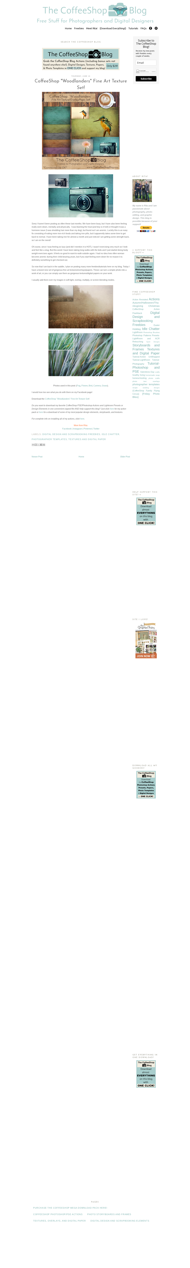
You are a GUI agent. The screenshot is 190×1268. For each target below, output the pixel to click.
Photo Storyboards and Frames (109, 1214)
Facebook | (67, 429)
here (112, 409)
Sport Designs (153, 342)
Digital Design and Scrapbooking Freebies (71, 434)
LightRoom (137, 332)
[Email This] (33, 444)
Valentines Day (147, 372)
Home (68, 28)
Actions (154, 299)
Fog (78, 386)
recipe (135, 388)
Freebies (79, 28)
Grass (104, 386)
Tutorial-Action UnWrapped (146, 357)
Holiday (136, 329)
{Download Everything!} (113, 28)
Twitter (96, 429)
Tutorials (133, 28)
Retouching (137, 342)
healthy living (138, 375)
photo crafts (154, 378)
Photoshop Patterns (141, 335)
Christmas (154, 306)
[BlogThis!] (36, 444)
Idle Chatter (110, 434)
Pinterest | (88, 429)
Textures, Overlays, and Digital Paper (59, 1221)
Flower (84, 386)
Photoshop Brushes (151, 332)
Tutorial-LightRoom (141, 360)
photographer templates (49, 439)
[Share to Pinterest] (44, 444)
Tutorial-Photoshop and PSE (146, 367)
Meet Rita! (91, 28)
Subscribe (146, 78)
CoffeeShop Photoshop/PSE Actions (58, 1214)
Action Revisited (140, 299)
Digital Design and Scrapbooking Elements (119, 1221)
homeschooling (139, 378)
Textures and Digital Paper (87, 439)
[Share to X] (38, 444)
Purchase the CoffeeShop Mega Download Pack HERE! (70, 1208)
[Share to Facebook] (41, 444)
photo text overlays (146, 381)
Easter (157, 325)
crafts (157, 372)
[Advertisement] (146, 129)
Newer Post (37, 457)
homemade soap (153, 375)
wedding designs (151, 388)
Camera (97, 386)
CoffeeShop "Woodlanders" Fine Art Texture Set (67, 399)
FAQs (143, 28)
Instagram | (78, 429)
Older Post (125, 457)
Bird (90, 386)
